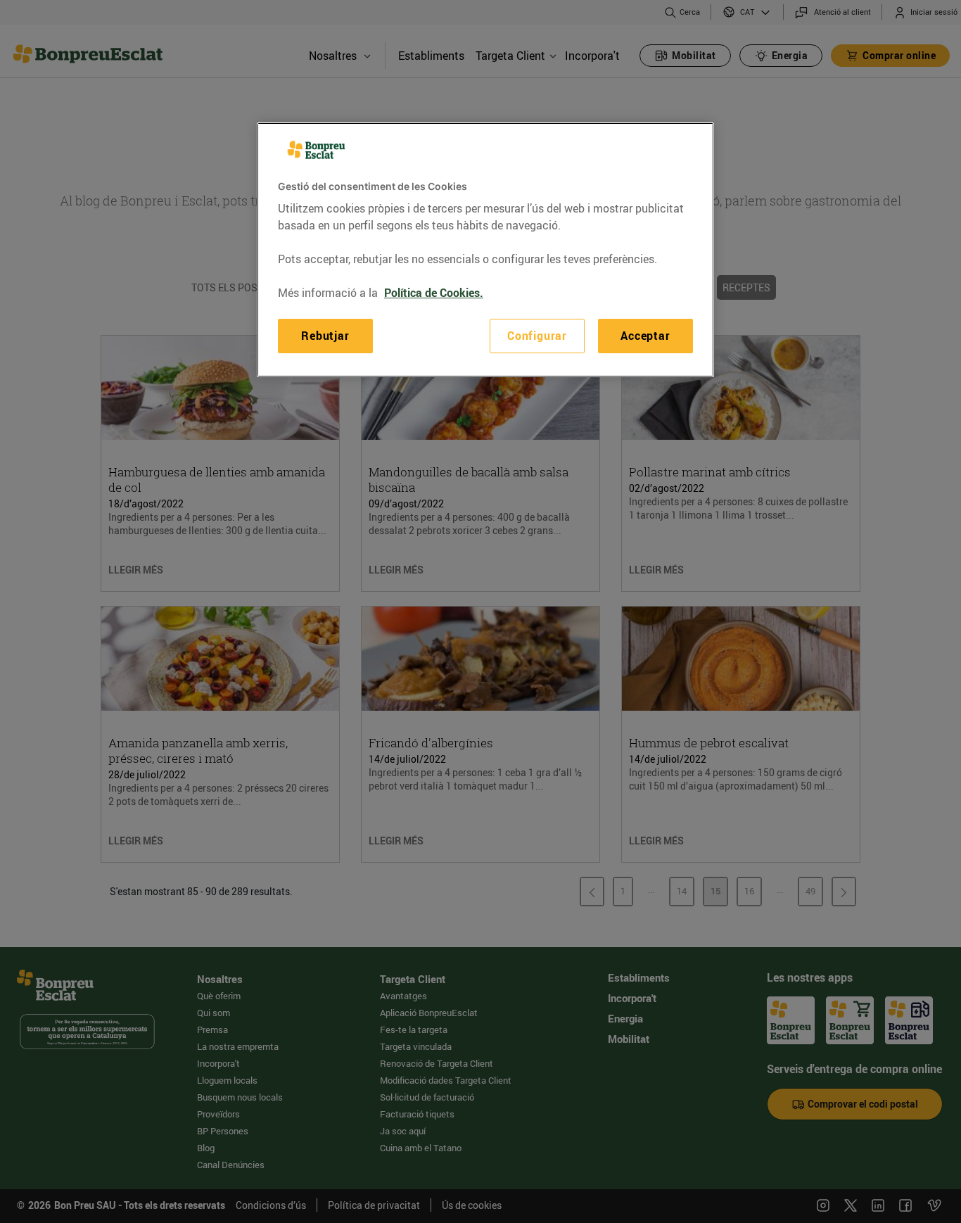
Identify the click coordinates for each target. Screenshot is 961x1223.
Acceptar (645, 335)
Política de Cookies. (433, 292)
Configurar (537, 335)
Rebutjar (325, 335)
